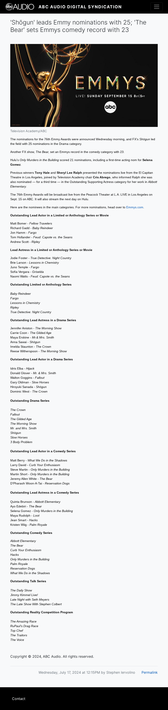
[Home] (21, 7)
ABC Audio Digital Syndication (80, 6)
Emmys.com (134, 207)
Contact (18, 698)
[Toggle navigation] (156, 6)
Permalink (150, 672)
